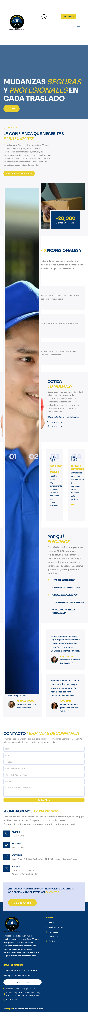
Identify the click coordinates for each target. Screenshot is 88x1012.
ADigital (9, 1008)
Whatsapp (16, 843)
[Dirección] (6, 857)
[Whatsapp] (6, 845)
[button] (78, 25)
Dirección (16, 855)
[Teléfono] (6, 834)
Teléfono (16, 832)
